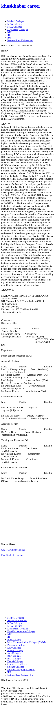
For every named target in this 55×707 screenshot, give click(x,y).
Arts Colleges (13, 653)
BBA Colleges (14, 656)
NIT (9, 32)
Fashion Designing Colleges (21, 669)
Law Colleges (14, 647)
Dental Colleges (15, 661)
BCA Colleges (14, 658)
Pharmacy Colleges (16, 645)
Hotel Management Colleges (21, 631)
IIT (8, 35)
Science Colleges (15, 667)
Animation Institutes (17, 620)
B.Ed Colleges (14, 639)
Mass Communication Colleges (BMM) (26, 642)
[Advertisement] (27, 512)
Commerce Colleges (17, 664)
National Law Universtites (20, 40)
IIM (9, 37)
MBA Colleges (14, 24)
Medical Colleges (15, 21)
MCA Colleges (14, 26)
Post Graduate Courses (12, 555)
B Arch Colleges (15, 650)
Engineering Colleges (17, 29)
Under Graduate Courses (13, 550)
